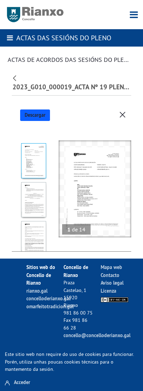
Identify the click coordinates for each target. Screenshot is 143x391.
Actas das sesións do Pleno (63, 37)
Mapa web (111, 267)
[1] (33, 160)
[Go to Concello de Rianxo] (35, 14)
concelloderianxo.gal (48, 298)
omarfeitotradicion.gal (50, 306)
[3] (33, 238)
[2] (33, 199)
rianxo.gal (37, 290)
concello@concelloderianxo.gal (97, 335)
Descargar (35, 115)
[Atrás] (15, 77)
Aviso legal (112, 282)
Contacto (110, 275)
